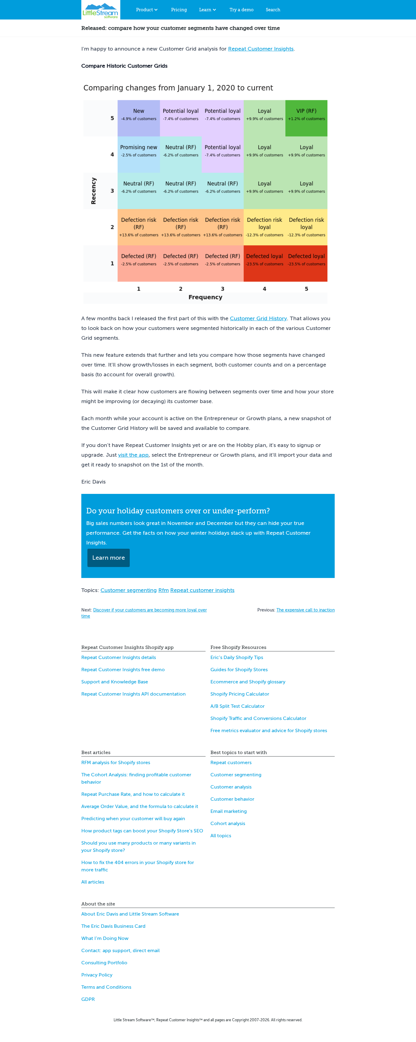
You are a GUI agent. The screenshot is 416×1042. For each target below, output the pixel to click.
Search (273, 9)
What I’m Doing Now (105, 938)
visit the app (133, 455)
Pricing (179, 9)
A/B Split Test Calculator (237, 706)
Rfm (163, 590)
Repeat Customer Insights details (118, 657)
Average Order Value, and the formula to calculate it (139, 806)
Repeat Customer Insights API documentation (133, 694)
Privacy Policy (96, 975)
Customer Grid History (258, 318)
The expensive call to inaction (306, 610)
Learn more (108, 557)
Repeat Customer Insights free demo (123, 669)
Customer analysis (231, 787)
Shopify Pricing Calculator (239, 694)
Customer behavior (232, 799)
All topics (220, 835)
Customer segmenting (128, 590)
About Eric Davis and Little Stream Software (130, 914)
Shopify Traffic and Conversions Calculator (258, 718)
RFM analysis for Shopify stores (115, 762)
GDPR (88, 999)
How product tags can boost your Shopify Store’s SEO (142, 831)
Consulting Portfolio (104, 963)
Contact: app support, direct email (120, 950)
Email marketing (228, 811)
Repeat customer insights (202, 590)
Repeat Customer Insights (261, 49)
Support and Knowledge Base (114, 682)
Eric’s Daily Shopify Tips (236, 657)
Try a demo (242, 9)
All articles (92, 882)
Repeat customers (231, 762)
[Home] (100, 9)
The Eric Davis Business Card (113, 926)
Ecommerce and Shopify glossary (247, 682)
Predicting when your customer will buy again (133, 818)
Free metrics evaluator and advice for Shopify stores (268, 730)
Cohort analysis (227, 823)
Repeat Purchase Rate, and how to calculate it (133, 794)
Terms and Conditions (106, 987)
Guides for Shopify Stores (239, 669)
